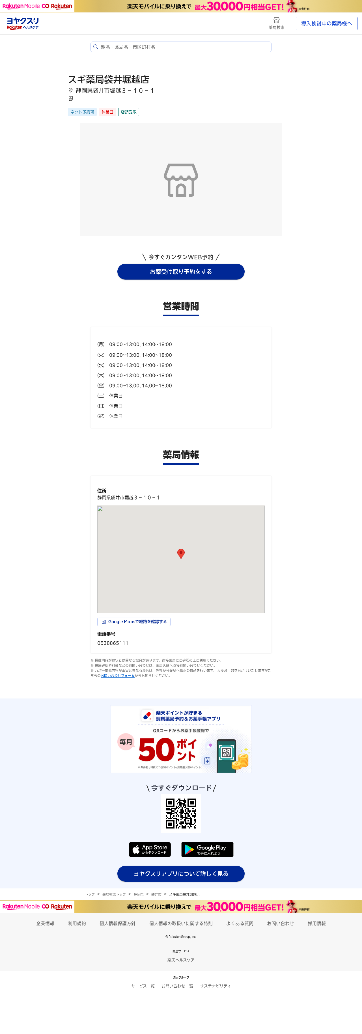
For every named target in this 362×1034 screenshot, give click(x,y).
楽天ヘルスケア (181, 960)
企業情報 (45, 923)
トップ (90, 894)
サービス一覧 (143, 986)
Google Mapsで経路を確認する (137, 622)
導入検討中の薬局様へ (326, 23)
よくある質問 (239, 923)
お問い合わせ (280, 923)
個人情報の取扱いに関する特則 (181, 923)
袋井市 (156, 894)
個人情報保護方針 (118, 923)
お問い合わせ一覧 (177, 986)
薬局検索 (277, 27)
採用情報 (317, 923)
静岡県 (138, 894)
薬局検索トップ (114, 894)
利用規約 (77, 923)
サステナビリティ (215, 986)
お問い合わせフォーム (118, 675)
